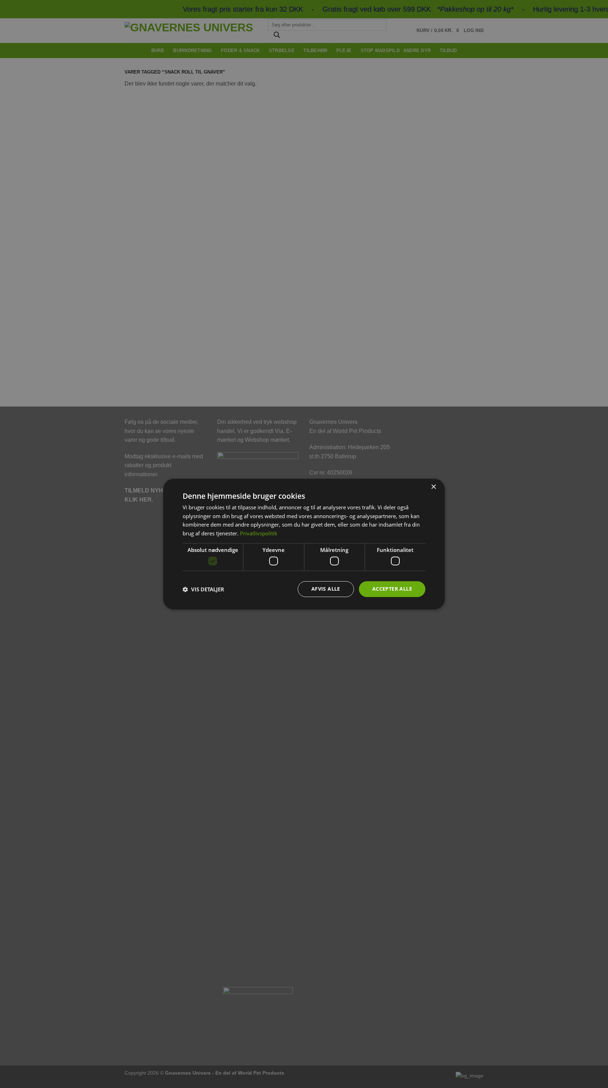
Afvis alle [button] (325, 589)
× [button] (433, 487)
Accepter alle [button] (392, 589)
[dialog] (304, 544)
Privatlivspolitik (258, 533)
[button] (203, 589)
